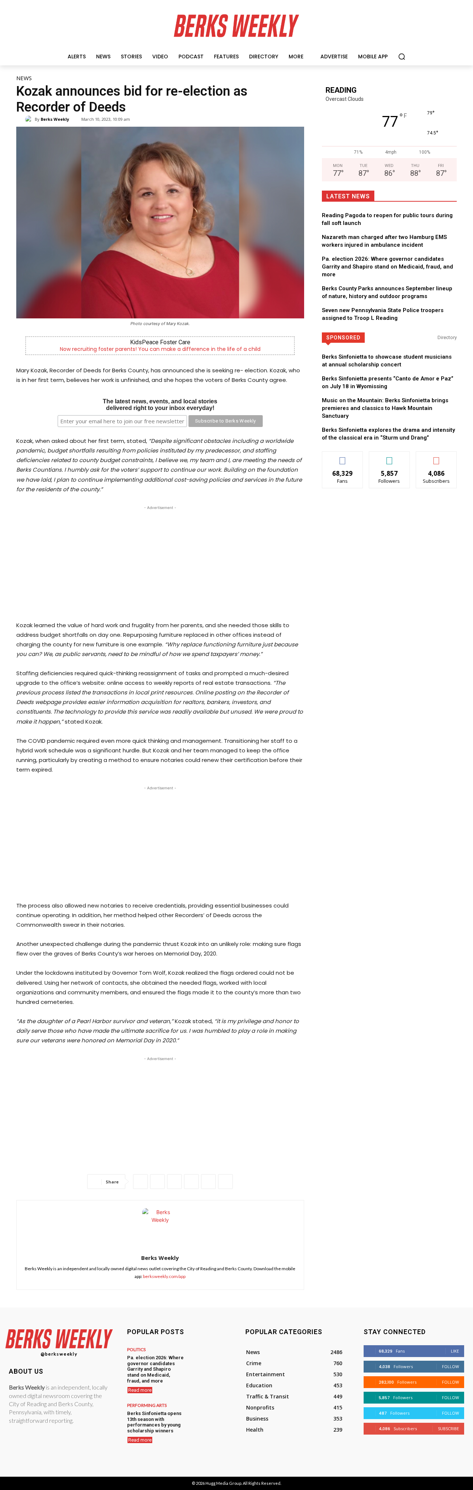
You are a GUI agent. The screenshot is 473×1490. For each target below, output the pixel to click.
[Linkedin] (191, 1181)
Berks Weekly (55, 119)
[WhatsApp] (174, 1181)
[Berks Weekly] (30, 119)
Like (342, 457)
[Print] (225, 1181)
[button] (402, 56)
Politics (136, 1349)
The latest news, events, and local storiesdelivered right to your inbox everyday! (160, 404)
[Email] (208, 1181)
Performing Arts (147, 1405)
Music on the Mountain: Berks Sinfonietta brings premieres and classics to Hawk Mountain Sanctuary (385, 408)
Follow (389, 457)
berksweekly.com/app (164, 1276)
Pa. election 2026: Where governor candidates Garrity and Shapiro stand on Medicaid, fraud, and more (387, 267)
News (24, 78)
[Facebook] (140, 1181)
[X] (157, 1181)
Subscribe (436, 457)
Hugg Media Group (223, 1483)
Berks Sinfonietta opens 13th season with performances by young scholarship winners (154, 1422)
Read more (140, 1390)
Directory (447, 337)
